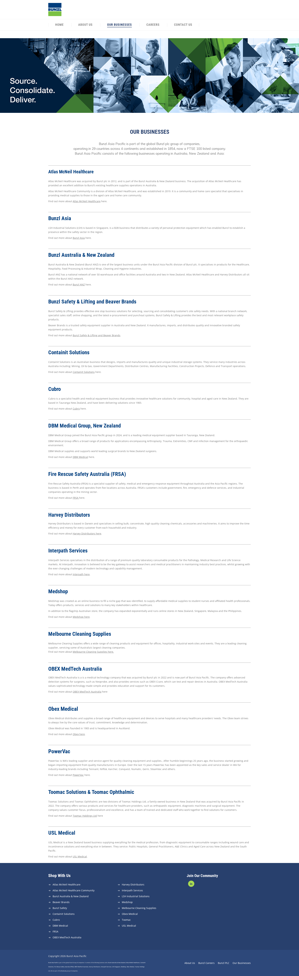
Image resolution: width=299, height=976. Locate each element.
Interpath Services (132, 890)
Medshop (127, 902)
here (87, 775)
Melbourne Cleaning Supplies (139, 908)
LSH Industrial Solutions (136, 896)
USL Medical (80, 856)
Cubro (76, 408)
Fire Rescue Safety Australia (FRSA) (64, 967)
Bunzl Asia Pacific (53, 962)
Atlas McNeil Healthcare (66, 884)
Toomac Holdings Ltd (85, 815)
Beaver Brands (61, 902)
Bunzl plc (63, 971)
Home (59, 24)
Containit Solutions (64, 914)
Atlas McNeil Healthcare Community (73, 890)
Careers (153, 24)
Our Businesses (119, 24)
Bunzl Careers (206, 963)
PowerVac (78, 775)
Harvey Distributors (133, 884)
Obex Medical (130, 914)
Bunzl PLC (223, 963)
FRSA (75, 497)
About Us (85, 24)
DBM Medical (80, 457)
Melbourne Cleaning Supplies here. (93, 651)
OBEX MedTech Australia (67, 937)
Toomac (126, 919)
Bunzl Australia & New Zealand (71, 896)
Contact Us (183, 24)
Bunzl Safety (60, 908)
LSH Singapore (116, 967)
